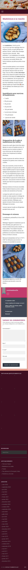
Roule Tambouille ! (14, 5)
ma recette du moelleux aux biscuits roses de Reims (12, 281)
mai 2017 (4, 548)
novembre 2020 (6, 504)
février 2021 (5, 497)
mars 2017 (5, 553)
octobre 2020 (5, 506)
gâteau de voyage (13, 305)
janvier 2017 (5, 558)
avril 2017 (4, 551)
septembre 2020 (6, 509)
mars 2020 (5, 524)
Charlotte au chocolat (7, 474)
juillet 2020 (5, 514)
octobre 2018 (5, 543)
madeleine (7, 306)
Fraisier (4, 469)
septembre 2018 (6, 546)
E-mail (5, 349)
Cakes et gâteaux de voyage (12, 303)
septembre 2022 (6, 487)
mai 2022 (4, 492)
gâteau (7, 305)
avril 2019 (4, 534)
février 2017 (5, 556)
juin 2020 (4, 516)
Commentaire (6, 328)
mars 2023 (5, 484)
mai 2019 (4, 531)
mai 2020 (4, 519)
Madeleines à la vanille (14, 19)
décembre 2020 (6, 502)
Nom (4, 343)
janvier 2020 (5, 526)
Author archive (8, 293)
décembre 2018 (6, 541)
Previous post (8, 311)
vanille (12, 306)
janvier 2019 (5, 539)
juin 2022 (4, 489)
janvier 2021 (5, 499)
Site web (5, 356)
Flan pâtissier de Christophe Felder (11, 471)
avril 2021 (4, 494)
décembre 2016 (6, 561)
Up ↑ (25, 567)
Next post (7, 314)
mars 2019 (5, 536)
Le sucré (22, 303)
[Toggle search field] (26, 11)
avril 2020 (4, 521)
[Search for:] (14, 452)
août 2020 (5, 511)
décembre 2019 (6, 529)
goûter (20, 305)
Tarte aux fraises (6, 464)
